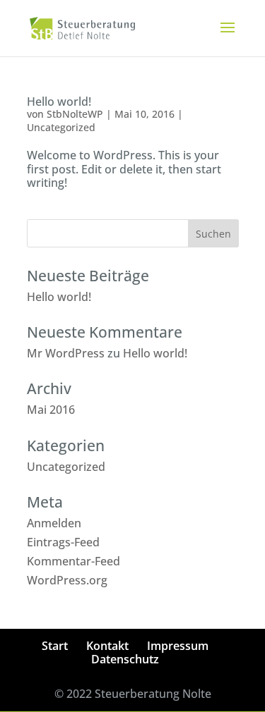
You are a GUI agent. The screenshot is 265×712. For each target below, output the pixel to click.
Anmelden (54, 523)
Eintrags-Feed (63, 542)
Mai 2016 (51, 409)
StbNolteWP (75, 114)
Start (55, 645)
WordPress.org (67, 580)
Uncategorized (61, 127)
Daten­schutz (125, 659)
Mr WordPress (66, 353)
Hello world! (59, 101)
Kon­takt (107, 645)
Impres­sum (177, 645)
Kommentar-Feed (73, 561)
